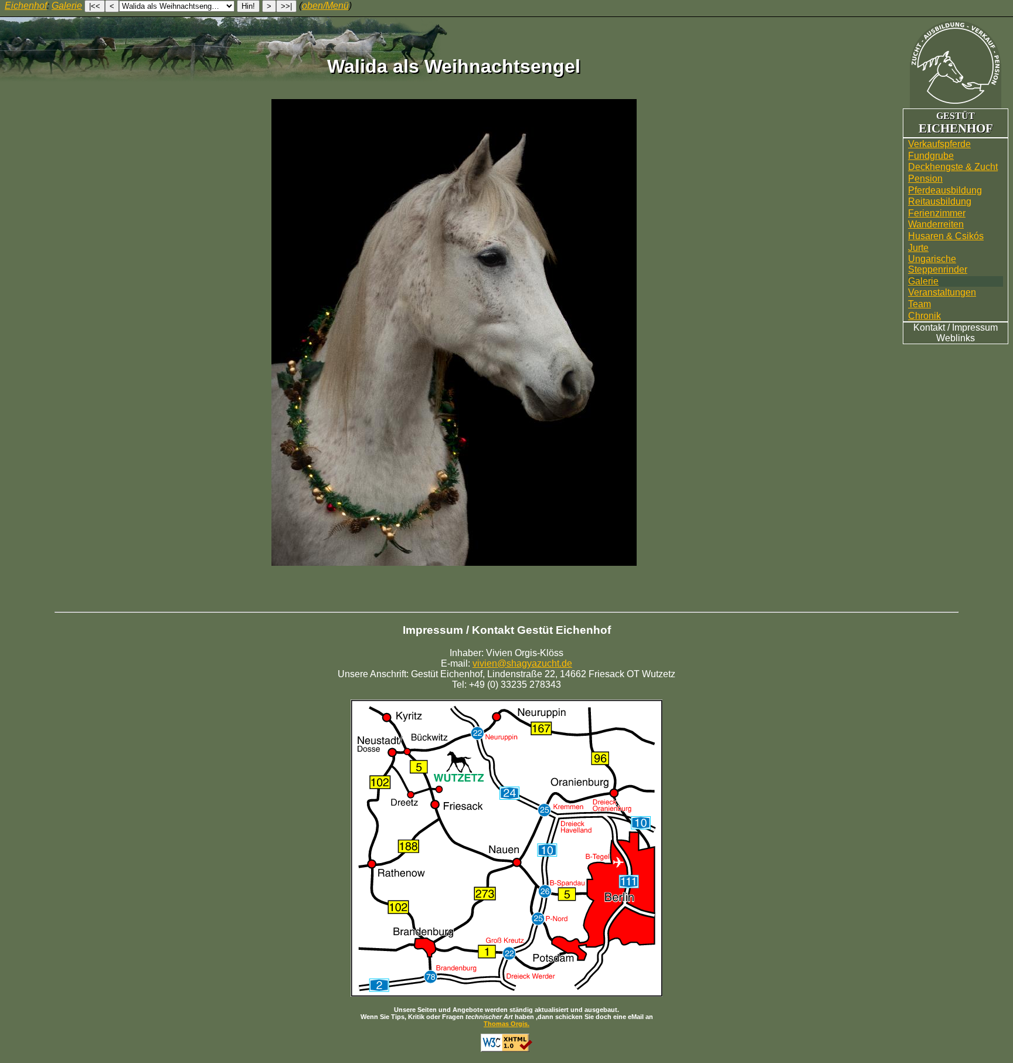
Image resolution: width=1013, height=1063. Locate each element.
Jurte (918, 248)
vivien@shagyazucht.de (522, 663)
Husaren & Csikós (946, 236)
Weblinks (955, 338)
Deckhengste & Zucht (953, 167)
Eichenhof (26, 6)
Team (919, 304)
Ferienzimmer (937, 213)
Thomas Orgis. (506, 1023)
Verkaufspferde (939, 144)
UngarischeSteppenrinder (937, 264)
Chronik (924, 316)
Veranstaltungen (942, 292)
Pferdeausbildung (945, 190)
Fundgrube (931, 156)
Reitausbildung (939, 201)
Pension (925, 179)
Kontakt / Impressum (955, 327)
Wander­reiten (936, 224)
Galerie (923, 281)
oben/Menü (325, 6)
